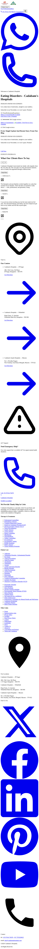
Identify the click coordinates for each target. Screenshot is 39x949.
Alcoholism (7, 562)
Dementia (7, 573)
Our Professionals (6, 8)
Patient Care (4, 7)
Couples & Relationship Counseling (14, 578)
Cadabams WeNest (9, 602)
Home (6, 611)
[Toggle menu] (25, 11)
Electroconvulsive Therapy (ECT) (14, 526)
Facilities (6, 616)
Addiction (7, 553)
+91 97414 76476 (8, 937)
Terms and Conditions (10, 631)
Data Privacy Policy (10, 618)
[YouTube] (19, 893)
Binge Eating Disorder (10, 604)
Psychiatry (7, 557)
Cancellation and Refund (11, 629)
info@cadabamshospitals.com (13, 940)
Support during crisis (10, 613)
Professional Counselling (11, 520)
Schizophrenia (8, 586)
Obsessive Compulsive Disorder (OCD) (15, 581)
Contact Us (7, 626)
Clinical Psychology (10, 558)
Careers (6, 619)
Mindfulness (7, 535)
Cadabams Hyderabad (10, 601)
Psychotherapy (8, 540)
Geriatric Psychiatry (10, 580)
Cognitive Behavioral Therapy (13, 523)
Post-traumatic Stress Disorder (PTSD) (15, 591)
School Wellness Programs (12, 546)
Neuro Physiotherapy (10, 528)
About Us (7, 628)
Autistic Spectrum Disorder (12, 566)
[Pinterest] (19, 855)
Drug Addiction (8, 576)
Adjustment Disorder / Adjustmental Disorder (17, 555)
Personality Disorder (10, 584)
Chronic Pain (8, 571)
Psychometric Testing (10, 541)
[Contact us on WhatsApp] (19, 50)
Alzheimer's (7, 563)
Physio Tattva (8, 615)
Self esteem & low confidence (12, 596)
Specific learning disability (12, 589)
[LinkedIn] (19, 816)
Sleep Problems (8, 588)
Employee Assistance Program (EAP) (15, 525)
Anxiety (6, 565)
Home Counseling (9, 533)
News (6, 624)
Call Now (3, 151)
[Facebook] (19, 778)
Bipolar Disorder (9, 568)
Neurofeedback (8, 536)
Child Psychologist (9, 570)
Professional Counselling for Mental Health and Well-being (21, 599)
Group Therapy (8, 531)
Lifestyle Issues (8, 594)
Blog (12, 8)
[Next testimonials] (5, 162)
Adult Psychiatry (9, 560)
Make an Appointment (7, 114)
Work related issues (9, 598)
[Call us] (19, 88)
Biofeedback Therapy (10, 521)
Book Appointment (17, 12)
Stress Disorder (8, 593)
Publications (7, 621)
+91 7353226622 (19, 937)
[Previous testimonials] (2, 162)
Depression (7, 575)
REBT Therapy (8, 544)
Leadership (7, 623)
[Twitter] (19, 740)
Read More (4, 172)
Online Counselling (10, 538)
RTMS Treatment (9, 543)
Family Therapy (9, 530)
